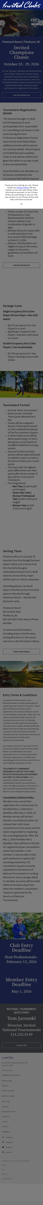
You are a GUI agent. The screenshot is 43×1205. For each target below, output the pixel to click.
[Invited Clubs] (22, 5)
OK (21, 204)
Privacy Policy (23, 187)
